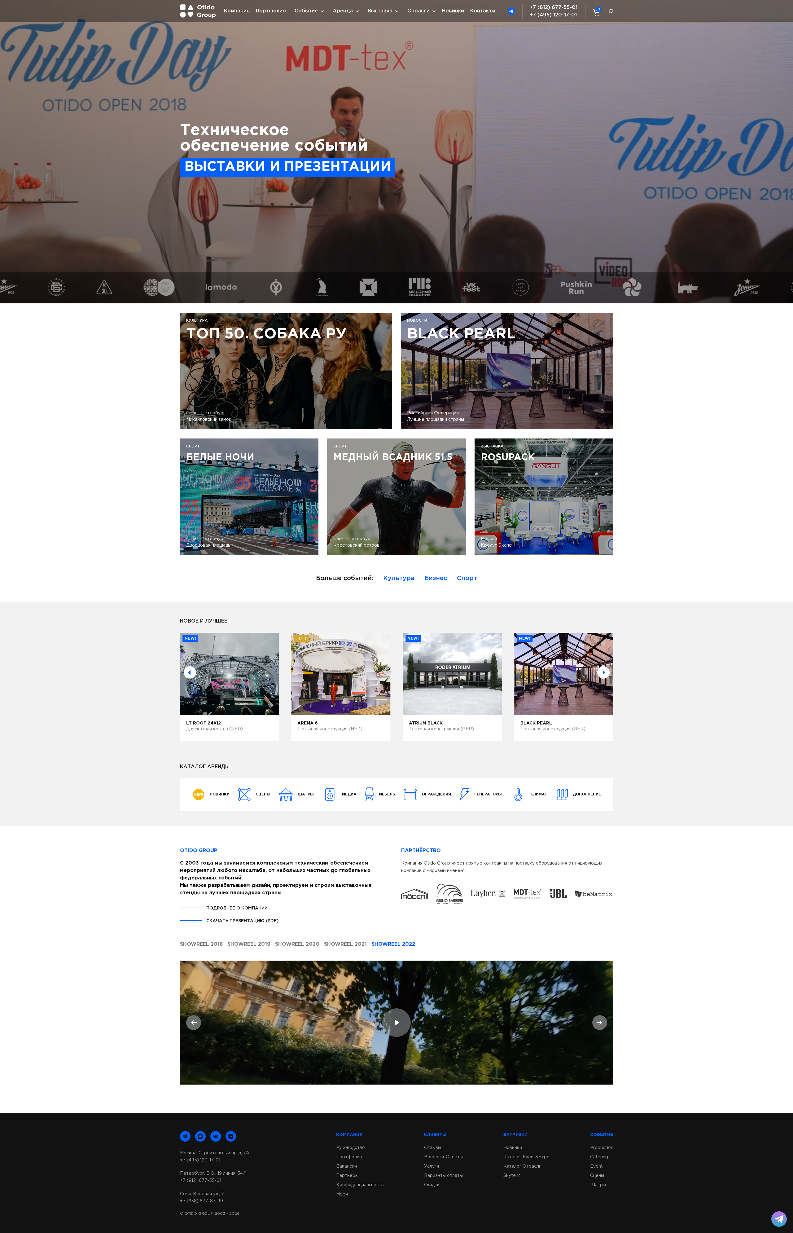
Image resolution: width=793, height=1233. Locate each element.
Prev (190, 672)
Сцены (597, 1176)
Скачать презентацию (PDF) (242, 921)
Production (601, 1148)
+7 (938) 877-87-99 (201, 1201)
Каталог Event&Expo (526, 1157)
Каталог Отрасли (522, 1166)
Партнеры (347, 1176)
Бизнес (435, 578)
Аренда (343, 11)
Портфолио (271, 11)
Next (603, 672)
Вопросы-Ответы (443, 1157)
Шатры (598, 1185)
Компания (237, 11)
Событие (306, 11)
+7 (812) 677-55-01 (553, 7)
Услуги (431, 1166)
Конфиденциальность (359, 1185)
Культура (398, 578)
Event (596, 1166)
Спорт (467, 578)
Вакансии (346, 1166)
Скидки (432, 1185)
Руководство (350, 1148)
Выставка (380, 11)
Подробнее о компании (237, 908)
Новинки (453, 11)
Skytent (511, 1176)
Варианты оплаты (443, 1176)
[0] (595, 12)
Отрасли (418, 11)
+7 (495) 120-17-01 (553, 15)
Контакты (482, 11)
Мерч (342, 1194)
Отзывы (432, 1148)
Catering (599, 1157)
